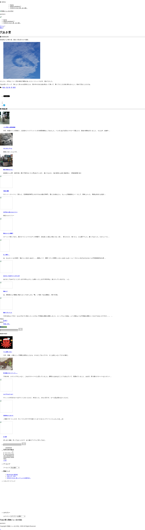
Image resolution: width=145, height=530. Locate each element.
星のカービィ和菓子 (8, 233)
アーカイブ (6, 467)
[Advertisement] (53, 497)
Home (12, 5)
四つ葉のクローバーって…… (10, 373)
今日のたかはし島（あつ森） (19, 8)
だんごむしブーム (7, 148)
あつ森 (5, 436)
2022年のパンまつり (8, 415)
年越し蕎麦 (6, 191)
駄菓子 (5, 320)
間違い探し (6, 324)
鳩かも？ (5, 291)
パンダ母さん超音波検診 (9, 127)
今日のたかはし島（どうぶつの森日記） (19, 478)
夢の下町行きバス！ (8, 169)
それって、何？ (11, 476)
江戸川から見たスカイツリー (10, 212)
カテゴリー (6, 516)
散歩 (4, 87)
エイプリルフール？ (8, 394)
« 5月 (5, 460)
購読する (4, 327)
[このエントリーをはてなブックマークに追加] (4, 105)
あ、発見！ (6, 254)
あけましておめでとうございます (11, 275)
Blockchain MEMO (12, 474)
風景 (14, 87)
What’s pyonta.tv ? (15, 6)
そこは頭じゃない (7, 351)
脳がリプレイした (7, 312)
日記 (7, 87)
